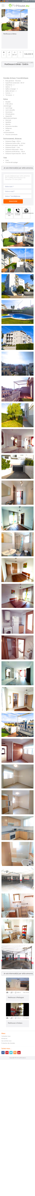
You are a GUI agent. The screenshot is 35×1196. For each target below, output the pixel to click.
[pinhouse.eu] (17, 5)
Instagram (15, 1052)
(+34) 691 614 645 (29, 1)
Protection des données (8, 1043)
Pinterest (7, 1052)
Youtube (19, 1052)
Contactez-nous (5, 1036)
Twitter (11, 1052)
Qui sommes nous (6, 1040)
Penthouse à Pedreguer (16, 997)
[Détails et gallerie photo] (17, 978)
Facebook (3, 1052)
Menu (2, 5)
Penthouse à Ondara (15, 1023)
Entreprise (4, 1038)
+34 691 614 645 (9, 214)
